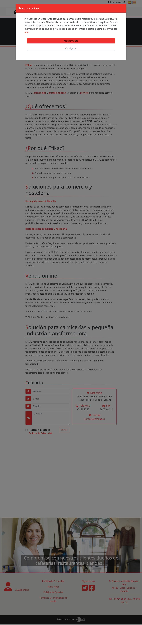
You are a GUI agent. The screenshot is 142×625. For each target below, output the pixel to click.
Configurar (71, 48)
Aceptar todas (71, 40)
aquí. (27, 32)
